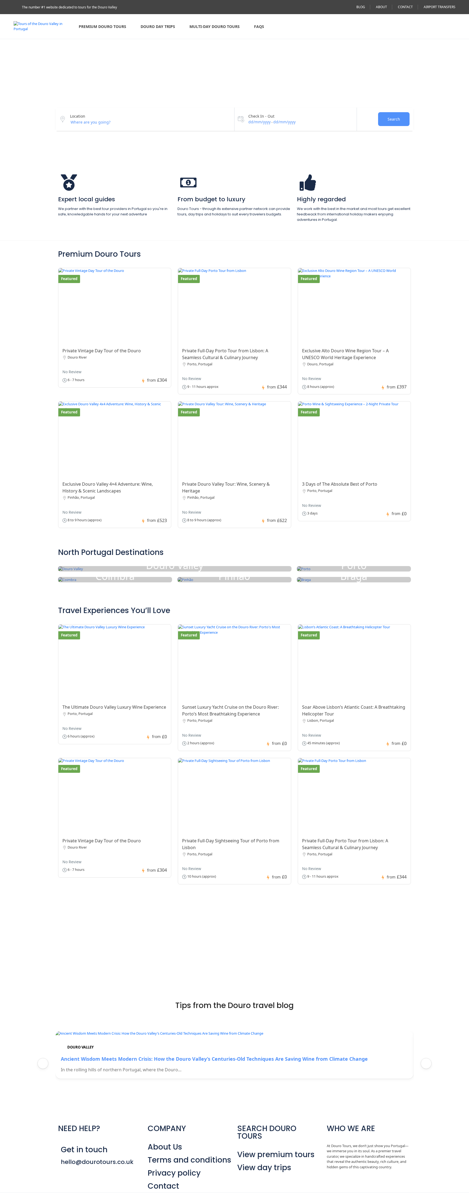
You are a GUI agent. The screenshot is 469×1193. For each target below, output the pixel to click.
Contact (163, 1186)
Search (394, 119)
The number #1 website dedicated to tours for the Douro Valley (69, 7)
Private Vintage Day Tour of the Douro (101, 351)
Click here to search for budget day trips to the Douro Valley (147, 948)
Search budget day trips (153, 934)
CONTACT (405, 7)
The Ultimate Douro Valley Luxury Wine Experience (114, 707)
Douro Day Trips (158, 26)
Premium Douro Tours (102, 26)
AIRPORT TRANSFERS (439, 7)
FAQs (259, 26)
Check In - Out (261, 116)
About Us (165, 1147)
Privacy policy (174, 1173)
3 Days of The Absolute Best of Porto (339, 484)
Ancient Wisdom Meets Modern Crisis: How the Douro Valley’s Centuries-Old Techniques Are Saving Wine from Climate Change (214, 1059)
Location (77, 116)
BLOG (360, 7)
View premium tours (276, 1154)
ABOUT (381, 7)
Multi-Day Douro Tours (214, 26)
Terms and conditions (189, 1160)
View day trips (264, 1167)
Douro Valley (80, 1047)
